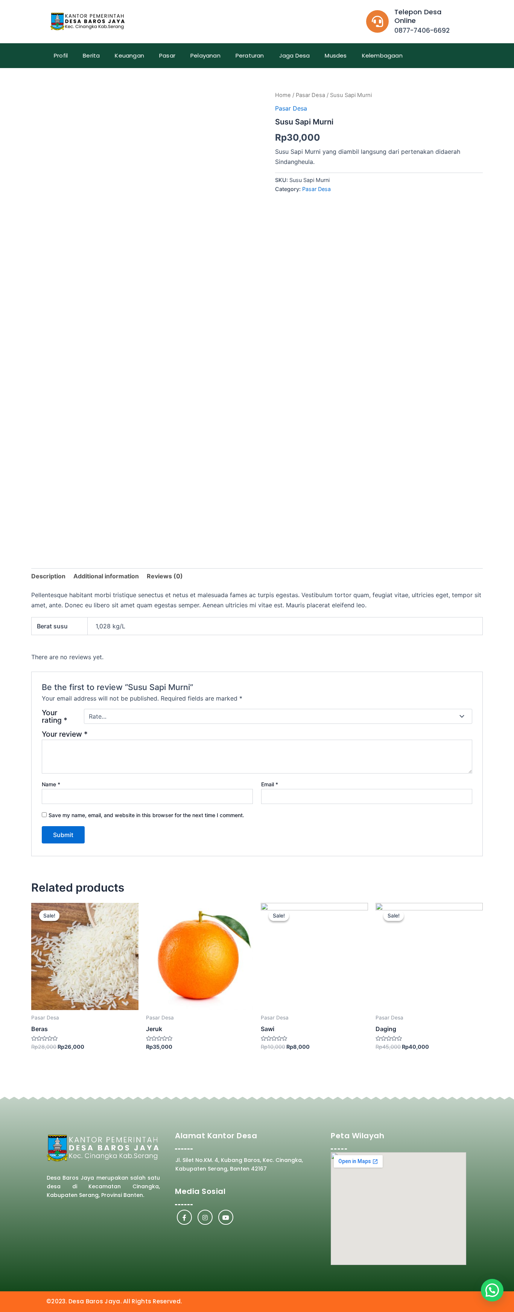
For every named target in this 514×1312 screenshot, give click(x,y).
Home (283, 95)
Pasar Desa (310, 95)
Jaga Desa (294, 55)
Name (51, 784)
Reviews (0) (165, 576)
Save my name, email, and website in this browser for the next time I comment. (146, 815)
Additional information (106, 576)
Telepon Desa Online (417, 16)
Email (269, 784)
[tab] (48, 576)
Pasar (167, 55)
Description (48, 576)
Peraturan (250, 55)
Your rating (54, 716)
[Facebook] (184, 1217)
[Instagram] (205, 1217)
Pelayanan (205, 55)
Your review (65, 734)
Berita (91, 55)
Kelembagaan (382, 55)
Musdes (336, 55)
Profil (61, 55)
